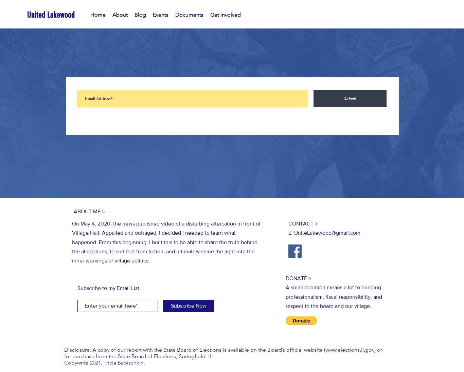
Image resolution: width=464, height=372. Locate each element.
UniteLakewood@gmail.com (327, 233)
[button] (301, 320)
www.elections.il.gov (349, 350)
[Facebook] (295, 251)
